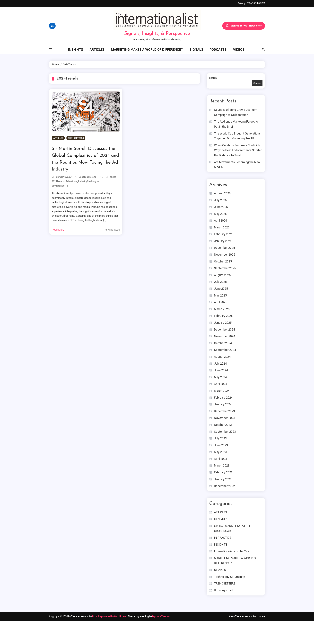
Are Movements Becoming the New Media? (237, 164)
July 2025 (220, 281)
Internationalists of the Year (232, 551)
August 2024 (222, 356)
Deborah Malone (87, 177)
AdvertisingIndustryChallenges (82, 181)
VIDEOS (238, 50)
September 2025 (225, 268)
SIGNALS (196, 50)
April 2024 (220, 384)
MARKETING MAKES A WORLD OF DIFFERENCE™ (147, 50)
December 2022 (224, 486)
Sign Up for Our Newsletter (246, 25)
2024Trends (58, 181)
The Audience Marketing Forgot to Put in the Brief (236, 124)
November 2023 (224, 418)
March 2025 (221, 309)
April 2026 (220, 220)
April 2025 (220, 302)
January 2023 (223, 479)
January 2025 (223, 322)
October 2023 (223, 424)
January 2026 (223, 241)
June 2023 (221, 445)
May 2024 (220, 377)
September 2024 (225, 349)
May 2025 (220, 295)
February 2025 (223, 315)
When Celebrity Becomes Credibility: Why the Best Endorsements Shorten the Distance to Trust (238, 150)
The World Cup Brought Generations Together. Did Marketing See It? (237, 136)
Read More (58, 229)
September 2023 (225, 431)
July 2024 (220, 363)
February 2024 (223, 397)
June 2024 (221, 370)
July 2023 (220, 438)
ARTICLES (97, 50)
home (262, 616)
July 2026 (220, 200)
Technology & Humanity (229, 576)
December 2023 (224, 411)
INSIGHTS (75, 50)
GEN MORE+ (222, 519)
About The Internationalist (242, 616)
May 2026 (220, 214)
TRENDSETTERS (76, 138)
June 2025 (221, 288)
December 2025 (224, 247)
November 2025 (224, 254)
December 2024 (224, 329)
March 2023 (221, 465)
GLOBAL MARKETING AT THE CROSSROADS (233, 528)
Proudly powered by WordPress (109, 616)
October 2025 (223, 261)
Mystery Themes (161, 616)
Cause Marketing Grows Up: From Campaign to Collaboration (235, 112)
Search (213, 77)
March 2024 (221, 390)
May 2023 (220, 452)
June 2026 (221, 207)
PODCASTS (218, 50)
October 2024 (223, 343)
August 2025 (222, 275)
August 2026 (222, 193)
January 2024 (223, 404)
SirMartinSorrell (60, 185)
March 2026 (221, 227)
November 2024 (224, 336)
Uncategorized (223, 590)
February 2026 (223, 234)
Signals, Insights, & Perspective (157, 33)
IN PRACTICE (222, 537)
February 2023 (223, 472)
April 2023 (220, 458)
